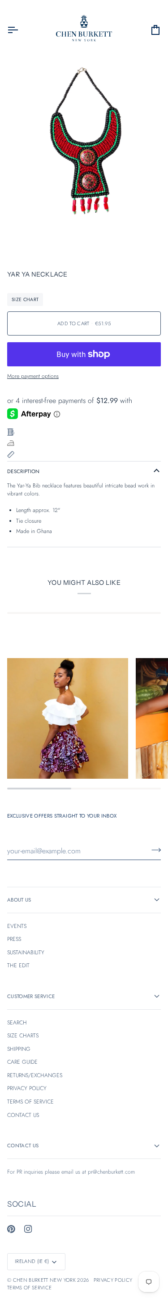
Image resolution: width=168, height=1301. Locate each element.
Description (23, 471)
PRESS (14, 939)
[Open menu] (20, 29)
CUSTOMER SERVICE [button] (31, 996)
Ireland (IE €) (32, 1261)
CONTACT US (23, 1115)
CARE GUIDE (22, 1062)
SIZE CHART (25, 299)
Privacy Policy (113, 1280)
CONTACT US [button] (23, 1145)
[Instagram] (28, 1229)
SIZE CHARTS (23, 1036)
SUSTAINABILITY (25, 952)
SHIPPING (18, 1049)
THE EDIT (18, 965)
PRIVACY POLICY (27, 1088)
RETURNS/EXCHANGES (34, 1075)
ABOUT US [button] (19, 899)
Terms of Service (29, 1287)
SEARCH (17, 1023)
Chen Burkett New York (44, 1280)
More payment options (33, 376)
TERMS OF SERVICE (30, 1102)
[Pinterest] (11, 1229)
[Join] (153, 850)
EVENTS (16, 926)
